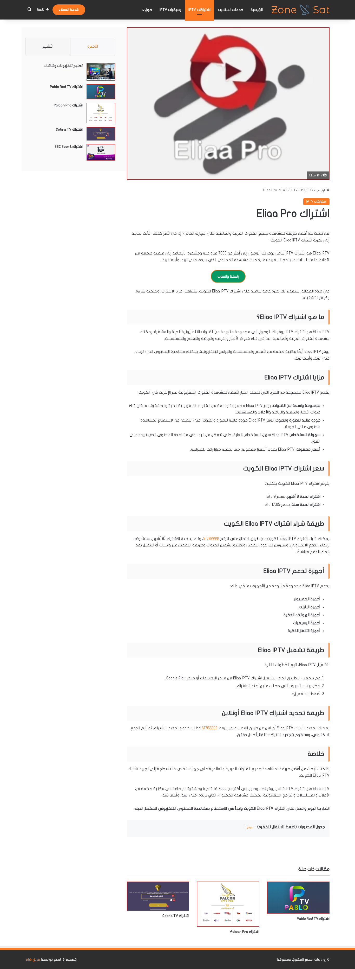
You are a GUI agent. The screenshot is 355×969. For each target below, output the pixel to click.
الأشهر (48, 46)
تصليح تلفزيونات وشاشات (63, 66)
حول (148, 10)
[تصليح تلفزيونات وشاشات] (101, 72)
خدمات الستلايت (230, 10)
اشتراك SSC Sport (69, 147)
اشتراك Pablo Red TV (313, 919)
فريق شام (32, 959)
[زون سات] (301, 10)
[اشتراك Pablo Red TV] (298, 898)
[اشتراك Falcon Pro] (228, 904)
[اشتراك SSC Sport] (101, 152)
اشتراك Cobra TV (175, 916)
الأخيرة (92, 46)
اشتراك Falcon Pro (244, 932)
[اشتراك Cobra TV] (158, 896)
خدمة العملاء (69, 9)
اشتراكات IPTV (199, 10)
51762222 (211, 539)
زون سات (320, 959)
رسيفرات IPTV (170, 10)
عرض (250, 827)
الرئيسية (257, 10)
